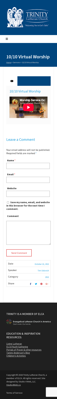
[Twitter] (36, 284)
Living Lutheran (14, 343)
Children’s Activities (16, 355)
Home (8, 62)
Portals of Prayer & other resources (23, 349)
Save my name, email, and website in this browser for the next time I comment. (28, 205)
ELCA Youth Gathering (17, 346)
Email (10, 174)
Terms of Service (14, 392)
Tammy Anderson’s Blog (18, 352)
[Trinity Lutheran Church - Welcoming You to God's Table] (28, 27)
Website (11, 188)
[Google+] (47, 284)
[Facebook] (31, 284)
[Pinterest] (42, 284)
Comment (13, 216)
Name (10, 160)
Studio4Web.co (13, 384)
